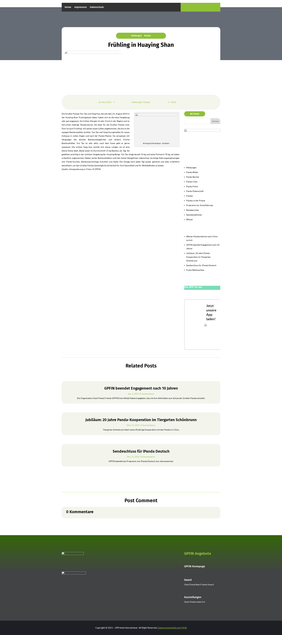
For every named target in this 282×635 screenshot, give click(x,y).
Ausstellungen (192, 597)
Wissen (189, 219)
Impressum (80, 7)
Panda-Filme (192, 186)
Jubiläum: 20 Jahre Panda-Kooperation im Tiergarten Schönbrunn (198, 257)
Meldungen (136, 35)
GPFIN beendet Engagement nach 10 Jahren (141, 388)
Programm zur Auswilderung (199, 205)
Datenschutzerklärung (169, 627)
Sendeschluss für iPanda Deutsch (201, 265)
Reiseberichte (192, 210)
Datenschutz (97, 7)
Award (188, 579)
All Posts (194, 113)
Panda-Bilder (192, 172)
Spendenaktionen (194, 214)
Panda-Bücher (192, 177)
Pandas (147, 35)
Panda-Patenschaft (195, 191)
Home (68, 7)
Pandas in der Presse (195, 200)
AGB (184, 627)
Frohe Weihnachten (195, 270)
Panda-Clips (191, 181)
